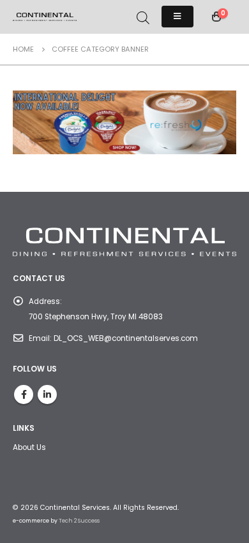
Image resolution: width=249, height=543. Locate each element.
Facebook (23, 394)
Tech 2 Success (79, 521)
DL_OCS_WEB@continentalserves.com (126, 338)
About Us (29, 447)
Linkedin (47, 394)
